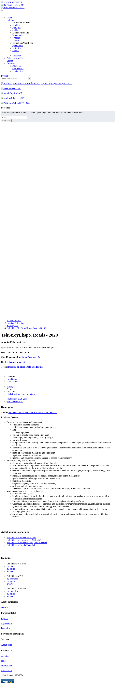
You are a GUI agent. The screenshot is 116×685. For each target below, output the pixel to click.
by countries (17, 35)
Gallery (4, 607)
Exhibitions (12, 20)
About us (5, 656)
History (10, 386)
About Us (16, 66)
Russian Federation (15, 323)
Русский (5, 76)
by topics (16, 27)
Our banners (17, 68)
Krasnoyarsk (12, 325)
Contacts (11, 63)
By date (4, 618)
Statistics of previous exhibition (21, 394)
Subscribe (16, 55)
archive (15, 30)
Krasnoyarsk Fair (17, 362)
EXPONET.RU (14, 320)
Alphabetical (6, 623)
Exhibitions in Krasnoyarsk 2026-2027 (24, 540)
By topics (5, 628)
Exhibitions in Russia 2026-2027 (21, 537)
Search (10, 61)
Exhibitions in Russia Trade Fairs (21, 545)
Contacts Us (6, 670)
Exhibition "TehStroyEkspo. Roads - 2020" (26, 328)
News (9, 17)
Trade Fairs (37, 367)
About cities (6, 645)
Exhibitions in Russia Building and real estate (27, 542)
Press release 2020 (15, 401)
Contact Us (17, 71)
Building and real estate (19, 367)
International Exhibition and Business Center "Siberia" (32, 412)
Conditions (12, 379)
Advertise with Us (15, 58)
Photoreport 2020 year (17, 399)
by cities (16, 25)
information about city (30, 357)
